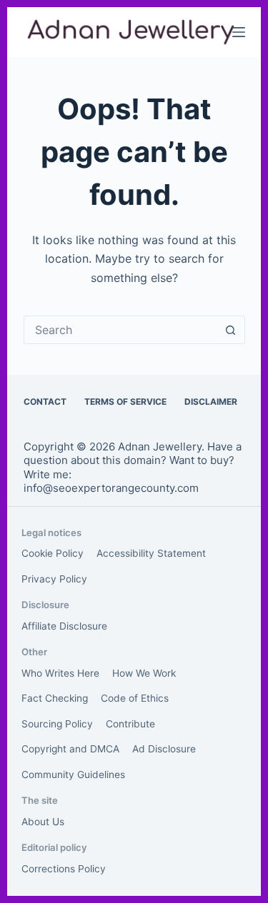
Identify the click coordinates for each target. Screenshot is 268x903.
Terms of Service (125, 401)
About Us (42, 821)
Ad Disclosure (164, 749)
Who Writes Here (60, 673)
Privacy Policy (54, 579)
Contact (45, 401)
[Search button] (230, 329)
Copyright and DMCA (70, 749)
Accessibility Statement (151, 553)
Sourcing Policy (57, 724)
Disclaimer (210, 401)
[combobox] (120, 330)
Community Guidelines (73, 774)
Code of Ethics (135, 698)
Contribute (130, 724)
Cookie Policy (52, 553)
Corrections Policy (63, 868)
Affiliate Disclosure (64, 626)
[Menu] (238, 32)
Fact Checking (54, 698)
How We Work (144, 673)
